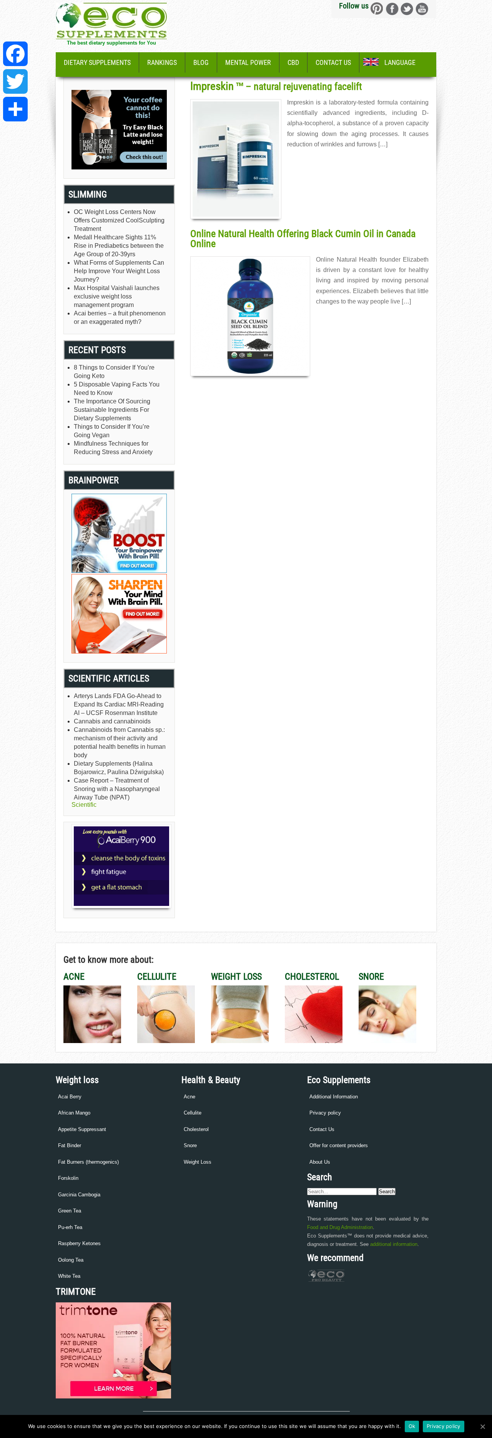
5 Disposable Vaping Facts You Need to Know (117, 388)
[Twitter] (15, 81)
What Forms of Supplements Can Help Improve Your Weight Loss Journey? (119, 271)
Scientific (83, 804)
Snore (190, 1145)
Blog (201, 62)
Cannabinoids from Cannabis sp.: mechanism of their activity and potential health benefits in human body (120, 742)
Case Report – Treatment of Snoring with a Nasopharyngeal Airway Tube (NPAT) (117, 789)
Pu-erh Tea (70, 1227)
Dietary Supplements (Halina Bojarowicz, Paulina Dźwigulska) (119, 767)
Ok (412, 1426)
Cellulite (192, 1113)
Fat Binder (69, 1145)
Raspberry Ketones (79, 1243)
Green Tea (69, 1211)
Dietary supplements (97, 62)
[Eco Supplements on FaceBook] (377, 8)
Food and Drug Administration (340, 1227)
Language (400, 62)
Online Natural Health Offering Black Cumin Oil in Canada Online (303, 238)
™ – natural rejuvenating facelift (276, 86)
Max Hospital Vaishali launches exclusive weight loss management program (117, 296)
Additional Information (333, 1097)
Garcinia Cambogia (79, 1195)
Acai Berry (69, 1097)
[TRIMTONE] (113, 1397)
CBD (293, 62)
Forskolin (68, 1178)
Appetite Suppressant (82, 1129)
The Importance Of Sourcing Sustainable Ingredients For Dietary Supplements (112, 409)
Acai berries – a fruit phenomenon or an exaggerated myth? (120, 317)
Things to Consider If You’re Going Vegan (112, 430)
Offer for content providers (338, 1145)
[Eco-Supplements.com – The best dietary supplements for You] (111, 37)
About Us (319, 1162)
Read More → (302, 161)
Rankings (162, 62)
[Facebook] (15, 54)
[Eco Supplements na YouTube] (422, 8)
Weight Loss (197, 1162)
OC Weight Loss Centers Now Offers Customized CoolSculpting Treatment (119, 220)
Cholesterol (196, 1129)
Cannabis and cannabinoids (112, 721)
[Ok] (482, 1426)
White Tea (69, 1276)
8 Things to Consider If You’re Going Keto (114, 371)
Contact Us (333, 62)
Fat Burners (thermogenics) (88, 1162)
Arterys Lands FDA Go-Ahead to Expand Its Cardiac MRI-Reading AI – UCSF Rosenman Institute (119, 704)
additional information (393, 1244)
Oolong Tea (70, 1260)
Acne (189, 1097)
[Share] (15, 109)
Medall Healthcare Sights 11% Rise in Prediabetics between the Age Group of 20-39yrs (119, 245)
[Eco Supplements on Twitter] (407, 8)
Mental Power (248, 62)
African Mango (74, 1113)
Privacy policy (325, 1113)
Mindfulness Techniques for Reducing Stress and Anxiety (113, 447)
